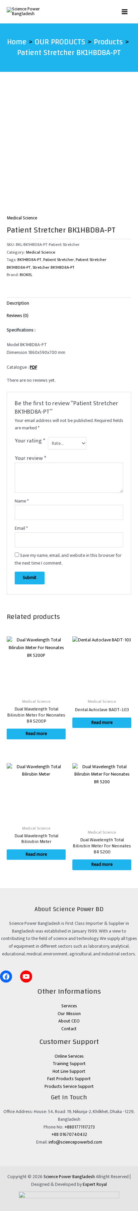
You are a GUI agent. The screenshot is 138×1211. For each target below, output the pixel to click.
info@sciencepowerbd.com (75, 1142)
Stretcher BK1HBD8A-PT (53, 267)
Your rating (30, 441)
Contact (69, 1029)
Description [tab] (18, 303)
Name (22, 501)
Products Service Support (69, 1086)
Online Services (69, 1056)
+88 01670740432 (69, 1134)
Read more (36, 733)
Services (69, 1006)
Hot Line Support (69, 1071)
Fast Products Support (69, 1079)
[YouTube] (26, 976)
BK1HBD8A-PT (29, 259)
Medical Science (22, 218)
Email (21, 528)
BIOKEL (26, 274)
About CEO (69, 1021)
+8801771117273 (79, 1127)
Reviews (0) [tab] (17, 315)
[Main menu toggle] (124, 11)
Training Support (69, 1063)
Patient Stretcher (58, 259)
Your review (30, 458)
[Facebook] (6, 976)
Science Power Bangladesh (69, 1176)
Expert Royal (95, 1184)
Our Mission (69, 1013)
